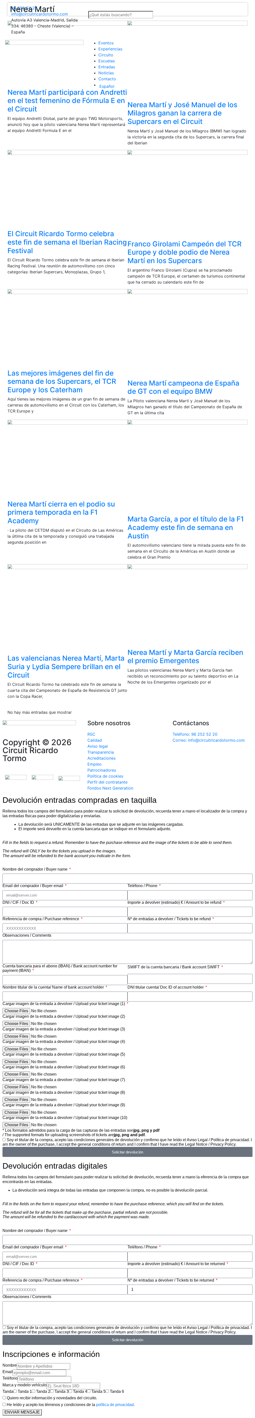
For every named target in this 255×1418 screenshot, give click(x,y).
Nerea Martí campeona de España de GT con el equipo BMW (183, 387)
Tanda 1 (25, 1391)
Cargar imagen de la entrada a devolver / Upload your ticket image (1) (64, 1004)
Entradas (106, 66)
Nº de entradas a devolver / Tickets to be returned (171, 1280)
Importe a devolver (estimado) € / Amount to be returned (177, 1264)
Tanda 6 (117, 1391)
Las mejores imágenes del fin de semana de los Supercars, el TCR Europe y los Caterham (61, 381)
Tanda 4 (80, 1391)
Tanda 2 (43, 1391)
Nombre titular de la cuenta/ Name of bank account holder (53, 987)
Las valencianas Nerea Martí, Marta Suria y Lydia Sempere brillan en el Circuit (66, 666)
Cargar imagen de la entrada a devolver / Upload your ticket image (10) (64, 1117)
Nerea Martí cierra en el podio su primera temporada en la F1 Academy (61, 512)
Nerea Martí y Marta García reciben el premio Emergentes (185, 656)
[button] (127, 8)
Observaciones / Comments (26, 935)
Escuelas (106, 60)
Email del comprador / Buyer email (33, 886)
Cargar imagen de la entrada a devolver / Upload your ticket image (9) (63, 1105)
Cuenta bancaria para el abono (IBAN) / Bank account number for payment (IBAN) (59, 968)
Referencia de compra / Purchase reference (41, 919)
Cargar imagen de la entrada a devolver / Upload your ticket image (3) (63, 1029)
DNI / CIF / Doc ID (18, 902)
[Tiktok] (220, 754)
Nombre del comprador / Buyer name (35, 869)
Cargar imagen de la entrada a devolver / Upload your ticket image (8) (63, 1092)
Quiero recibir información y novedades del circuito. (52, 1398)
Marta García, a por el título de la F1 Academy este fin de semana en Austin (186, 527)
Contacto (107, 78)
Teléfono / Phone (143, 886)
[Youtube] (233, 754)
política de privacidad (115, 1405)
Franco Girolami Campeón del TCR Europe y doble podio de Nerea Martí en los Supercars (185, 252)
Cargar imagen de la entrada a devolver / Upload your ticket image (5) (63, 1054)
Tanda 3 (62, 1391)
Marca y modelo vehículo (24, 1385)
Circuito (105, 54)
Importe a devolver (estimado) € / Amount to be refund (175, 902)
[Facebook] (179, 754)
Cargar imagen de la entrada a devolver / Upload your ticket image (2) (63, 1016)
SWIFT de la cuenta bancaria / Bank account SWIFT (174, 967)
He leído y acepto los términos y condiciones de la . (71, 1405)
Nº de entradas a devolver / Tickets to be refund (170, 919)
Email (7, 1372)
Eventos (106, 42)
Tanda (7, 1391)
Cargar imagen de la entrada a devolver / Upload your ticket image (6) (63, 1067)
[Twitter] (192, 754)
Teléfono (10, 1378)
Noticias (106, 72)
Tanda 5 (98, 1391)
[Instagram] (206, 754)
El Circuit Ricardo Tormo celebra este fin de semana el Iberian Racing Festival (67, 242)
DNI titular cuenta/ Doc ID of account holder (166, 987)
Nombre (9, 1365)
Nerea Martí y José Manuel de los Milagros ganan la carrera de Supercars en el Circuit (182, 113)
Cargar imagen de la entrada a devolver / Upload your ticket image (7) (63, 1080)
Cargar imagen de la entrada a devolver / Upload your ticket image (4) (63, 1041)
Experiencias (110, 48)
